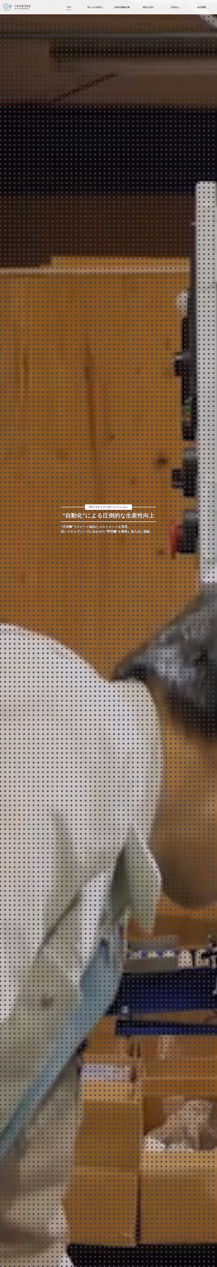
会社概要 (201, 7)
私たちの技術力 (95, 7)
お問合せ (174, 7)
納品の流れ (148, 7)
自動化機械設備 (122, 7)
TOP (68, 7)
